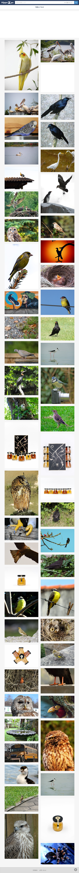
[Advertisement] (39, 24)
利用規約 (35, 870)
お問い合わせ (42, 870)
